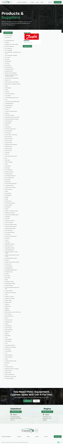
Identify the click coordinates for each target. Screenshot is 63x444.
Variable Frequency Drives (28, 42)
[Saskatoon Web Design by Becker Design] (59, 442)
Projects (32, 2)
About (42, 2)
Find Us (50, 2)
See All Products (8, 32)
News (37, 2)
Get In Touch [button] (57, 2)
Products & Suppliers (6, 436)
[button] (12, 35)
